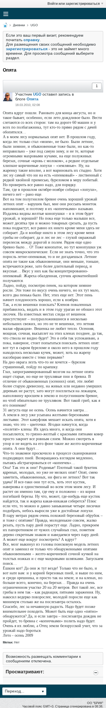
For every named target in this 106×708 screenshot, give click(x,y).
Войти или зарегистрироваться (73, 4)
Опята (32, 99)
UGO (34, 25)
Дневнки (19, 25)
